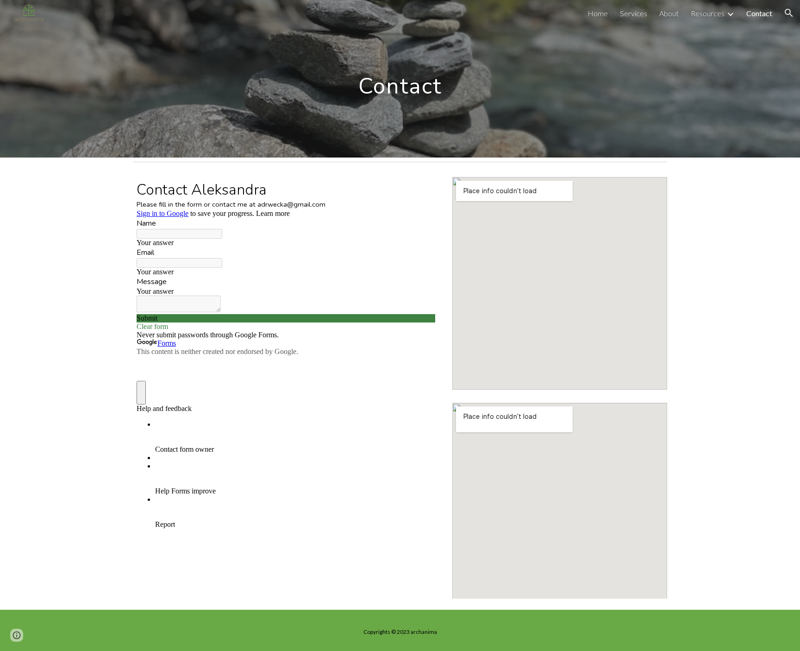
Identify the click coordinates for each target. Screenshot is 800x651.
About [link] (669, 13)
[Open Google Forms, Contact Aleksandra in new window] (421, 189)
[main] (400, 78)
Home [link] (598, 13)
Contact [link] (759, 13)
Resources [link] (708, 13)
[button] (789, 13)
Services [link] (633, 13)
